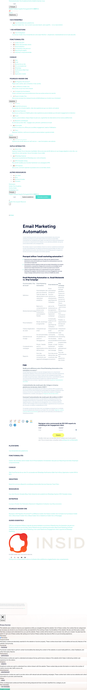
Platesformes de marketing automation (43, 527)
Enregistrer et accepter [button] (5, 689)
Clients (11, 135)
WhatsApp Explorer (53, 494)
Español (20, 9)
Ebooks (17, 494)
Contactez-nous (40, 1)
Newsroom (32, 504)
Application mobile (67, 472)
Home (10, 13)
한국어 (31, 9)
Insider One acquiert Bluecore (17, 202)
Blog (26, 494)
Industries (12, 101)
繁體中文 (36, 9)
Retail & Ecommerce (15, 484)
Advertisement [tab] (4, 670)
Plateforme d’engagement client (49, 529)
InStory (60, 472)
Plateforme (12, 15)
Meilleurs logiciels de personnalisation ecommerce (35, 525)
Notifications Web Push (51, 472)
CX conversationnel (31, 472)
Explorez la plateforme (27, 197)
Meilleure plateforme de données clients (20, 527)
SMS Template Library (65, 494)
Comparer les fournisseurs (65, 514)
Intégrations (39, 504)
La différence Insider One (39, 514)
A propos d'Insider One (15, 504)
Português (26, 9)
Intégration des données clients (18, 529)
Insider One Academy (21, 1)
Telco (57, 484)
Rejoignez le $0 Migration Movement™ (20, 514)
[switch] (0, 647)
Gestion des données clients (17, 460)
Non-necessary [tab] (4, 684)
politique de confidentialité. (70, 440)
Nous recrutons (57, 504)
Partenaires (12, 1)
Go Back (12, 215)
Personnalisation (38, 460)
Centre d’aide (31, 1)
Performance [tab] (4, 653)
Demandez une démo (43, 197)
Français (15, 9)
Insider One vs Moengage (54, 515)
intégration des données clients (50, 393)
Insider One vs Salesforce (39, 515)
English (11, 9)
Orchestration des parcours (51, 460)
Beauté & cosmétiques (27, 484)
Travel (54, 484)
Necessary (4, 637)
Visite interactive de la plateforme (37, 494)
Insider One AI (29, 460)
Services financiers (46, 484)
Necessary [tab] (3, 636)
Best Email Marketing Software (64, 527)
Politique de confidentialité (16, 559)
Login (14, 3)
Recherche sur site (20, 472)
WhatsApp (41, 472)
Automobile (37, 484)
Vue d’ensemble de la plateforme (18, 451)
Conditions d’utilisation (31, 559)
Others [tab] (2, 678)
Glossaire (22, 494)
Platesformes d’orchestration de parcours (62, 525)
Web (10, 472)
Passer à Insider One (52, 514)
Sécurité (40, 559)
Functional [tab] (3, 645)
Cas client (12, 494)
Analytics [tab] (2, 662)
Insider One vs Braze (26, 515)
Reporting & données (65, 460)
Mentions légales (47, 559)
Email (13, 472)
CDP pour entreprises (15, 525)
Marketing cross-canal (33, 529)
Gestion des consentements (60, 559)
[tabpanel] (43, 642)
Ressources (12, 137)
